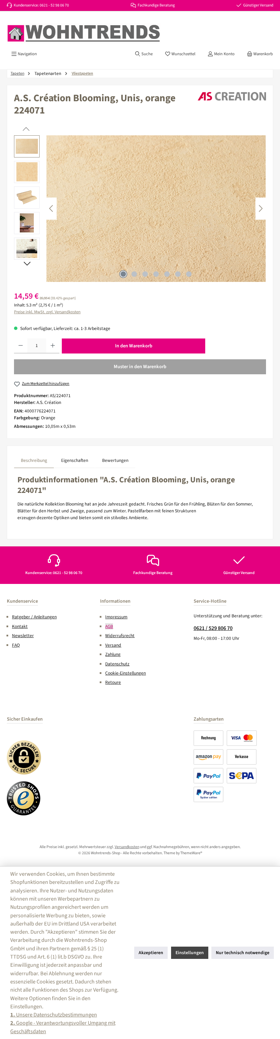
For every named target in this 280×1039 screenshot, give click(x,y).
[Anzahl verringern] (20, 345)
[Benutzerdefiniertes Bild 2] (24, 798)
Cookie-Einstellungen (125, 673)
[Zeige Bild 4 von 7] (156, 274)
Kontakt (20, 626)
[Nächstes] (260, 208)
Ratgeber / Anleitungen (34, 617)
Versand (113, 645)
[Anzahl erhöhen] (52, 345)
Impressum (116, 617)
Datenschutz (117, 664)
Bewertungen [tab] (115, 460)
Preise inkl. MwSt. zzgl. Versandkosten (47, 312)
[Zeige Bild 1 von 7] (123, 274)
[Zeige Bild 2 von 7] (134, 274)
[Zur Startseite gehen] (83, 33)
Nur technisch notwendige (242, 952)
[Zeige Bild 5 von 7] (167, 274)
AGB (109, 626)
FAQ (16, 645)
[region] (140, 208)
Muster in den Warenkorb (140, 366)
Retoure (113, 682)
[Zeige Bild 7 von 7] (189, 274)
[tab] (34, 460)
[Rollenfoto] (156, 208)
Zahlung (113, 654)
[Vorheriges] (51, 208)
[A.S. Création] (232, 96)
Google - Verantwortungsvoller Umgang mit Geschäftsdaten (62, 1027)
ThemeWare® (191, 853)
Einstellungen (190, 952)
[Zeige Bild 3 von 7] (145, 274)
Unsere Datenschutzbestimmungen (53, 1015)
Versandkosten (127, 847)
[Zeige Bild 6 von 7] (178, 274)
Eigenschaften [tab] (74, 460)
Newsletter (23, 635)
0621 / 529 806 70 (213, 628)
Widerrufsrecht (120, 635)
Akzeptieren (151, 952)
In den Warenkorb (133, 345)
